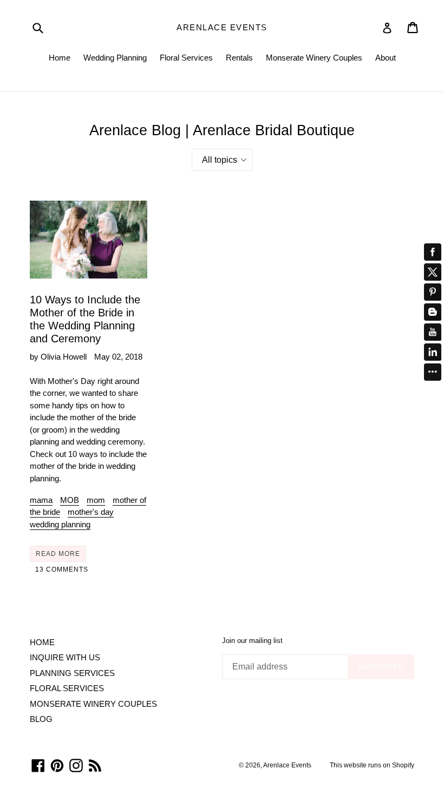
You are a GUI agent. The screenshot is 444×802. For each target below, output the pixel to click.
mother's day (91, 511)
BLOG (41, 719)
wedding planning (60, 524)
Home (59, 57)
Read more (58, 554)
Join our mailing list (252, 641)
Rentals (239, 57)
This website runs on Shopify (372, 765)
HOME (42, 642)
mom (96, 500)
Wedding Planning (115, 57)
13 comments (61, 569)
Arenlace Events (222, 27)
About (385, 57)
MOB (69, 500)
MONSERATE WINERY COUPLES (93, 703)
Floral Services (186, 57)
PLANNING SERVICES (72, 673)
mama (41, 500)
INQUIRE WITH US (65, 657)
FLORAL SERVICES (67, 688)
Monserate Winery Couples (314, 57)
